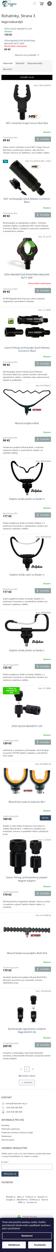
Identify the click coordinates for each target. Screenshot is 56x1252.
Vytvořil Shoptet (30, 1216)
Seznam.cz (42, 1197)
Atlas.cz (20, 1197)
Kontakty (5, 1125)
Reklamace (6, 1136)
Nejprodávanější (34, 63)
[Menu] (49, 3)
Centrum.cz (30, 1197)
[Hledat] (34, 3)
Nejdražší (20, 63)
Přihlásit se (10, 1174)
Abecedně (7, 69)
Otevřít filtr (27, 77)
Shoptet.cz (11, 1197)
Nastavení (27, 1236)
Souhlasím (40, 1245)
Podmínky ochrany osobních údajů (17, 1132)
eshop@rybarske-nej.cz (16, 1103)
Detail (45, 817)
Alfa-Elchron (22, 1199)
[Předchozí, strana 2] (27, 1069)
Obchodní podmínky (10, 1129)
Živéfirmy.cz (34, 1199)
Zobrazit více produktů (25, 55)
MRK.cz (21, 1202)
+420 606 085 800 (14, 1107)
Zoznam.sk (32, 1202)
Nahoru (28, 1082)
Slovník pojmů (7, 1140)
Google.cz (10, 1199)
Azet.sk (44, 1199)
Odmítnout (14, 1245)
